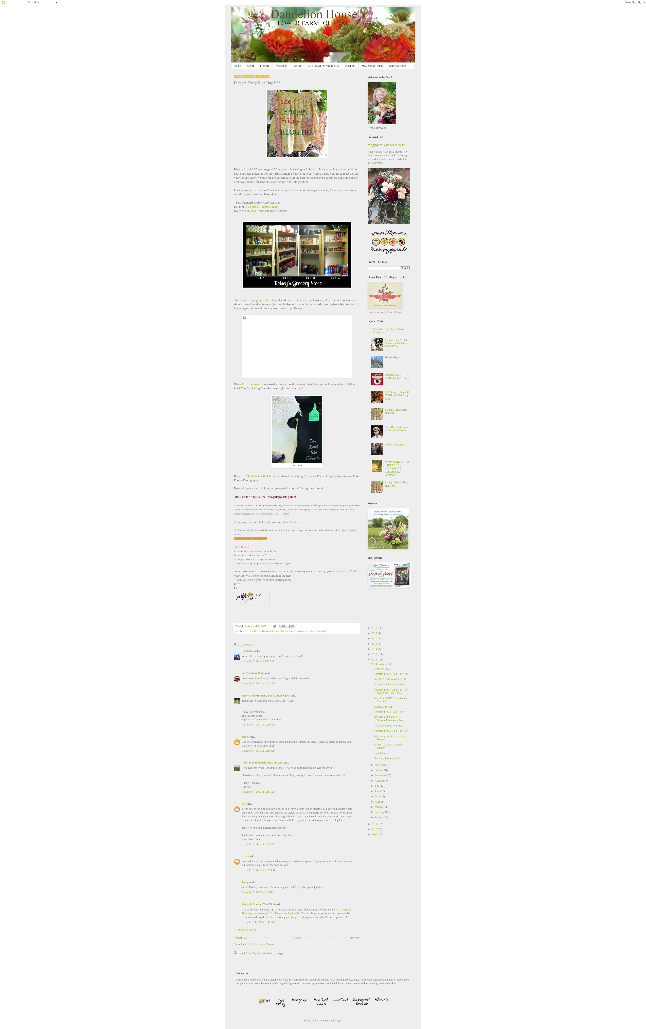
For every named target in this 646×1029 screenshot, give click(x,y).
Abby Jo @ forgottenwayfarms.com (262, 762)
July (377, 786)
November (381, 765)
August (379, 780)
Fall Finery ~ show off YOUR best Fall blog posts (397, 395)
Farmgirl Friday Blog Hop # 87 (391, 711)
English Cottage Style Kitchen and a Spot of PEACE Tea (396, 343)
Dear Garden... (382, 753)
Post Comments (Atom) (261, 944)
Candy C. (247, 651)
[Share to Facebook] (290, 626)
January (379, 817)
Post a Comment (247, 929)
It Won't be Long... (395, 444)
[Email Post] (274, 626)
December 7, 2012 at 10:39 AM (258, 724)
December (380, 664)
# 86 (245, 631)
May (377, 796)
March (378, 806)
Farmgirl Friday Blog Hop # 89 (391, 673)
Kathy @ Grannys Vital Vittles (259, 904)
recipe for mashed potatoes (331, 913)
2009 (375, 834)
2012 (375, 659)
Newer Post (241, 937)
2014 (375, 649)
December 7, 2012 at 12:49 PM (258, 870)
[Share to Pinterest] (293, 626)
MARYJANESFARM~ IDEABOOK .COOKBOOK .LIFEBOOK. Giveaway (397, 468)
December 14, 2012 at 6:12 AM (258, 922)
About (250, 66)
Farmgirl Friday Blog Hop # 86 (391, 730)
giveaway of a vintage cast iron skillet (306, 917)
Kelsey (245, 736)
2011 (375, 824)
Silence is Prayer (383, 706)
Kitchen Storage (288, 631)
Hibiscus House (254, 210)
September (381, 775)
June (377, 791)
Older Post (353, 937)
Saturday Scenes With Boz (388, 725)
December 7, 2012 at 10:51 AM (258, 791)
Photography (322, 631)
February (380, 812)
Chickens (350, 66)
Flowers (265, 66)
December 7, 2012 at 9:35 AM (258, 661)
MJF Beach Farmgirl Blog (323, 66)
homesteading (272, 631)
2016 (375, 638)
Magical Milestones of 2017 (386, 145)
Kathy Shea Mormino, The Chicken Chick (266, 695)
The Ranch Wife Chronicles (263, 476)
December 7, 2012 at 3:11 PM (257, 892)
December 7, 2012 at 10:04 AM (258, 683)
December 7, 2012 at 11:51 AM (258, 844)
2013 (375, 654)
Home (237, 66)
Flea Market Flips (372, 66)
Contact (297, 66)
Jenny (245, 882)
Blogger (337, 1020)
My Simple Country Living (261, 206)
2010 (375, 829)
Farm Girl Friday (256, 631)
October (379, 770)
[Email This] (280, 626)
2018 (375, 628)
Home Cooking (397, 66)
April (378, 801)
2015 (375, 643)
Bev (244, 803)
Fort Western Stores (253, 673)
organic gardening (305, 631)
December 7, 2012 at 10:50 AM (258, 750)
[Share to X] (286, 626)
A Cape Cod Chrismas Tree (389, 684)
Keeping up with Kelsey (262, 300)
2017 (375, 633)
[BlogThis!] (283, 626)
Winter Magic (392, 357)
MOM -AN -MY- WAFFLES (390, 679)
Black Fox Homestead (247, 384)
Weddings (281, 66)
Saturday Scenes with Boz (388, 758)
